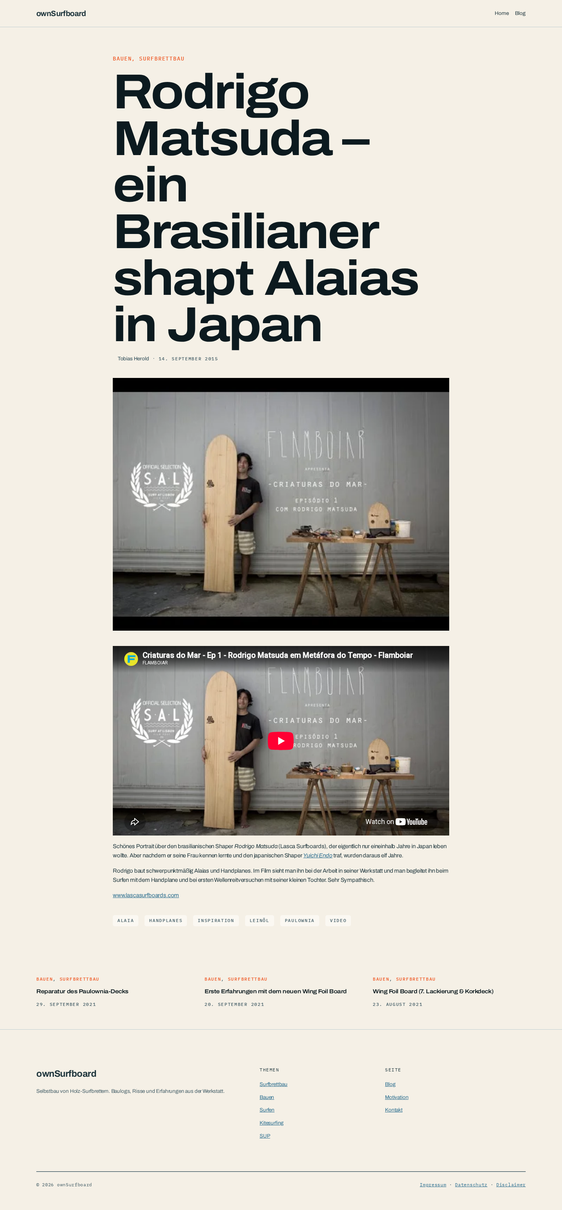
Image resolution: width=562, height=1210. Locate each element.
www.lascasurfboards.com (146, 895)
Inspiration (216, 920)
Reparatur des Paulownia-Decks (82, 991)
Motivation (396, 1097)
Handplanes (165, 920)
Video (338, 920)
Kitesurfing (272, 1123)
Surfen (267, 1110)
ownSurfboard (61, 13)
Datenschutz (471, 1184)
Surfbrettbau (162, 58)
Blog (390, 1084)
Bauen (122, 58)
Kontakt (394, 1110)
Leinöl (260, 920)
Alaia (125, 920)
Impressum (433, 1184)
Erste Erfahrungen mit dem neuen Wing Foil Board (276, 991)
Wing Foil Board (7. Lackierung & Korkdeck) (433, 991)
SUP (265, 1136)
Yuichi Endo (317, 855)
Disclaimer (511, 1184)
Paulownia (300, 920)
